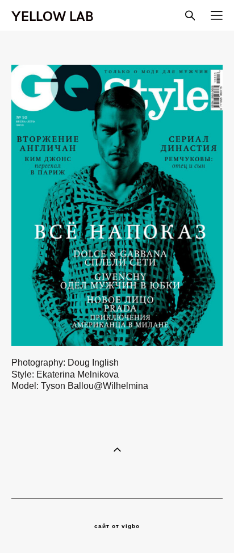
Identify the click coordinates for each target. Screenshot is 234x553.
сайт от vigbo (117, 526)
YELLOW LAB (52, 15)
